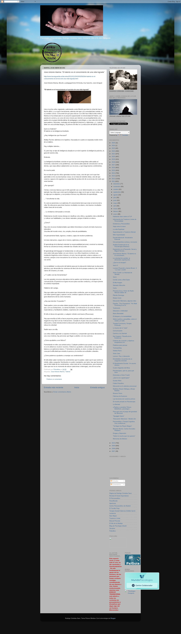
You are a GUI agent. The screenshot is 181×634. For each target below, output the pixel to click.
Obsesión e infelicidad (120, 311)
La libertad (116, 404)
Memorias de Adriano (120, 439)
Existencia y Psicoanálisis (121, 224)
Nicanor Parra (117, 393)
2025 (113, 143)
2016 (113, 167)
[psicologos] (117, 547)
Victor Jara (116, 353)
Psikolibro (112, 531)
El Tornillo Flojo (114, 508)
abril (115, 206)
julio (114, 197)
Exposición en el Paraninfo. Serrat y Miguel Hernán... (125, 250)
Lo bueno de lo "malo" (120, 328)
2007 (113, 451)
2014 (113, 173)
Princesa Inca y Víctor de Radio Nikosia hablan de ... (123, 291)
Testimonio (116, 308)
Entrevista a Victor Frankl (121, 375)
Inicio (76, 387)
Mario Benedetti (118, 313)
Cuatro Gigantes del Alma (121, 368)
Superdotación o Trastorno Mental (124, 232)
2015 (113, 170)
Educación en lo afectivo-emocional (124, 386)
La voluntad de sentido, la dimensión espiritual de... (122, 259)
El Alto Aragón (117, 282)
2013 (113, 176)
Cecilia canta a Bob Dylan (121, 280)
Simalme (112, 528)
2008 (113, 448)
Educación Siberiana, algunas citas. (124, 301)
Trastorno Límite (114, 518)
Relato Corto (117, 298)
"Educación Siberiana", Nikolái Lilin (124, 419)
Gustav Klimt (117, 380)
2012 (113, 178)
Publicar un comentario (54, 379)
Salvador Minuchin (119, 285)
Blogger (113, 618)
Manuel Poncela (114, 521)
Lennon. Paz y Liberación (121, 356)
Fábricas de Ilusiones (120, 396)
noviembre (117, 186)
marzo (115, 208)
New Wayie (113, 516)
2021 (113, 154)
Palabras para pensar (120, 345)
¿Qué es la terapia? (119, 262)
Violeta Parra (117, 350)
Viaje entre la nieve (119, 226)
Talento (67, 371)
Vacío (115, 277)
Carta (115, 288)
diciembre (116, 184)
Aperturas (112, 503)
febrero (116, 211)
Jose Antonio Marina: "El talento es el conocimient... (124, 254)
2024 (113, 145)
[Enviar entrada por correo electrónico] (71, 369)
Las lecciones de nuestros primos (124, 399)
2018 (113, 162)
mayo (115, 203)
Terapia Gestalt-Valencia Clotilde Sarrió (122, 511)
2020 (113, 156)
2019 (113, 159)
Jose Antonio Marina (58, 371)
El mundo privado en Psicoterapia (124, 401)
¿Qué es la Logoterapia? (121, 378)
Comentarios (116, 484)
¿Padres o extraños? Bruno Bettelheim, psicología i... (122, 408)
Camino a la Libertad (120, 333)
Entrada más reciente (53, 387)
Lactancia (112, 513)
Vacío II (115, 265)
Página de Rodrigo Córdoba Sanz (120, 493)
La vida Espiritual (118, 229)
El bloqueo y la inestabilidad (122, 316)
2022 (113, 151)
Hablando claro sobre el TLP (122, 216)
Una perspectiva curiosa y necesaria (125, 242)
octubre (116, 189)
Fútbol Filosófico (118, 383)
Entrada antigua (97, 387)
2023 (113, 148)
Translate (125, 135)
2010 (113, 443)
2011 (113, 181)
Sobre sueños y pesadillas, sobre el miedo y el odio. (124, 320)
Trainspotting (117, 348)
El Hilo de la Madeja (116, 523)
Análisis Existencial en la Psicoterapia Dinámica (121, 245)
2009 (113, 445)
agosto (115, 195)
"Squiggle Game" (118, 416)
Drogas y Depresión (119, 433)
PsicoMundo (113, 501)
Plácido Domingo (118, 295)
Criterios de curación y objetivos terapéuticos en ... (123, 341)
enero (115, 214)
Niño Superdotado (119, 235)
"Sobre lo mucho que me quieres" (124, 436)
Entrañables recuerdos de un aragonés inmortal (122, 359)
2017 (113, 165)
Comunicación (117, 331)
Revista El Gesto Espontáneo (119, 496)
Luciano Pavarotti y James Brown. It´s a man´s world (125, 269)
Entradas (115, 481)
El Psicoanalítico (114, 498)
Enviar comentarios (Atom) (62, 392)
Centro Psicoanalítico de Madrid (120, 506)
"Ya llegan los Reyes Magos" (122, 426)
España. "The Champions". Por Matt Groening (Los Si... (125, 304)
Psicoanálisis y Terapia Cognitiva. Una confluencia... (124, 422)
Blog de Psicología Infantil (117, 526)
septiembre (117, 192)
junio (115, 200)
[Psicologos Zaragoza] (132, 564)
